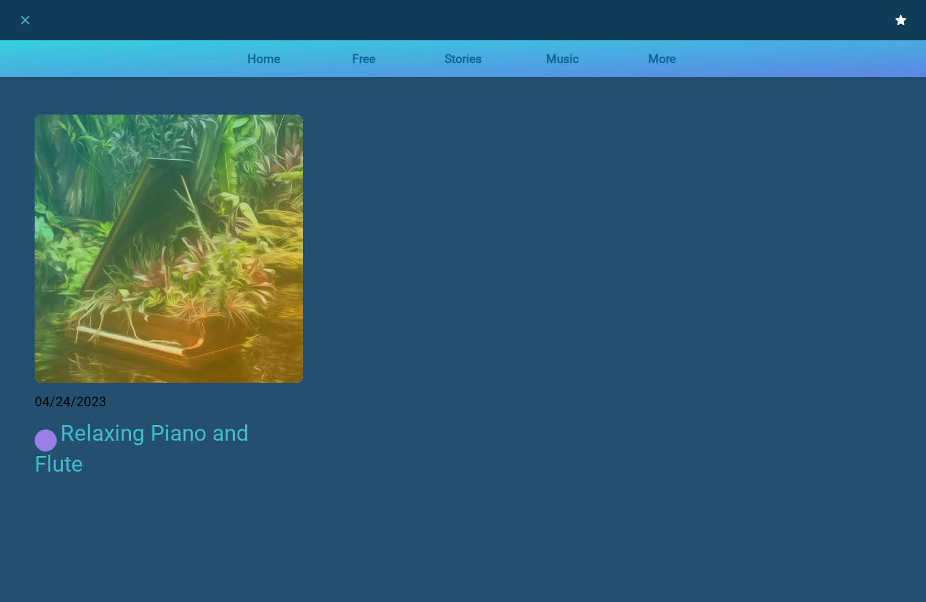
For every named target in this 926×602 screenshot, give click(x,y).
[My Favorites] (901, 20)
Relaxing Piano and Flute (142, 449)
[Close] (25, 20)
